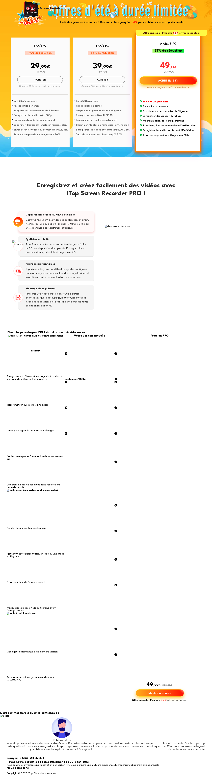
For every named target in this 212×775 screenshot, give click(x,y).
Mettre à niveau (159, 693)
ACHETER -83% (168, 80)
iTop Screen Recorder (47, 8)
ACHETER (40, 80)
